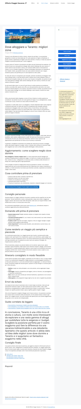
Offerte (32, 3)
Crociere (63, 3)
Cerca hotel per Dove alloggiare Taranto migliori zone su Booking (22, 187)
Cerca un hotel (67, 51)
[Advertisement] (40, 16)
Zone (22, 355)
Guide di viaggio (71, 3)
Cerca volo (67, 55)
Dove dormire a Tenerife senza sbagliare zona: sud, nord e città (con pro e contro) (29, 308)
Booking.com (33, 205)
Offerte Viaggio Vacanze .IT (16, 3)
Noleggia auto (67, 68)
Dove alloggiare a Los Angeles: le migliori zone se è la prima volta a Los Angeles (28, 306)
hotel (12, 355)
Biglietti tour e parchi (67, 59)
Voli (38, 3)
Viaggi (19, 355)
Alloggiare (9, 355)
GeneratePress (51, 407)
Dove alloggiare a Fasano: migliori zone (15, 356)
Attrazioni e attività (54, 3)
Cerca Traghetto (67, 63)
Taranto (15, 355)
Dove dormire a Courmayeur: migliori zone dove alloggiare (23, 305)
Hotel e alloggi (44, 3)
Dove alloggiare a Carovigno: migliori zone (15, 358)
